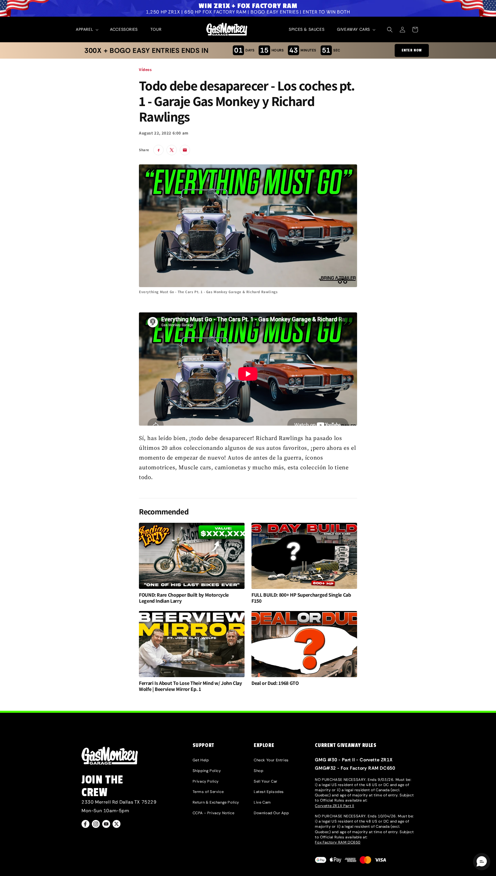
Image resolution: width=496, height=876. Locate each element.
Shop (258, 770)
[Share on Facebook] (158, 150)
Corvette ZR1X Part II (334, 805)
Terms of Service (208, 791)
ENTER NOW (412, 50)
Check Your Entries (271, 760)
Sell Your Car (266, 781)
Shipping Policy (207, 770)
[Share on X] (171, 150)
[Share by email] (185, 150)
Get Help (201, 760)
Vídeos (145, 69)
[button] (86, 29)
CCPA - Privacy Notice (214, 812)
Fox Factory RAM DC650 (338, 842)
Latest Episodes (269, 791)
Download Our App (271, 812)
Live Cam (262, 802)
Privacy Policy (206, 781)
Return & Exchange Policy (216, 802)
